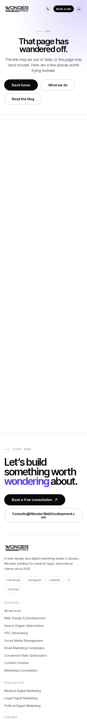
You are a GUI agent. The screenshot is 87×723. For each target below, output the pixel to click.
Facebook (13, 580)
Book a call (63, 9)
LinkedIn (54, 580)
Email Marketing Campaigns (24, 648)
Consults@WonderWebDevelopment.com (43, 515)
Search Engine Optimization (24, 626)
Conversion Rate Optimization (25, 655)
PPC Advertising (16, 633)
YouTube (13, 589)
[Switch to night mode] (48, 9)
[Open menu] (79, 9)
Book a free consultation (32, 500)
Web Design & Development (24, 618)
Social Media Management (23, 641)
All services (12, 611)
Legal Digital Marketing (20, 698)
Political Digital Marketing (22, 706)
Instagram (34, 580)
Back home (21, 85)
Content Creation (16, 663)
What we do (57, 85)
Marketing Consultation (21, 670)
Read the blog (23, 99)
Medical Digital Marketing (22, 691)
